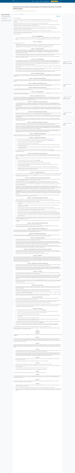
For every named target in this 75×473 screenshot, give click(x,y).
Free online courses (55, 1)
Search (59, 1)
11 (38, 141)
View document (16, 14)
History (22, 14)
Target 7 (69, 63)
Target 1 (64, 98)
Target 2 (64, 63)
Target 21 (69, 98)
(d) (34, 212)
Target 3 (66, 98)
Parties (41, 1)
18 (52, 140)
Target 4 (66, 63)
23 (26, 334)
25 (43, 229)
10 (14, 335)
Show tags (59, 16)
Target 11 (71, 63)
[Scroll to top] (72, 470)
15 (50, 46)
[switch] (57, 16)
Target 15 (64, 114)
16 (20, 147)
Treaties (37, 1)
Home (13, 3)
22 (41, 161)
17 (49, 140)
